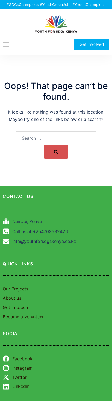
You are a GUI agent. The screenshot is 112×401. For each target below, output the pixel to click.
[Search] (56, 152)
